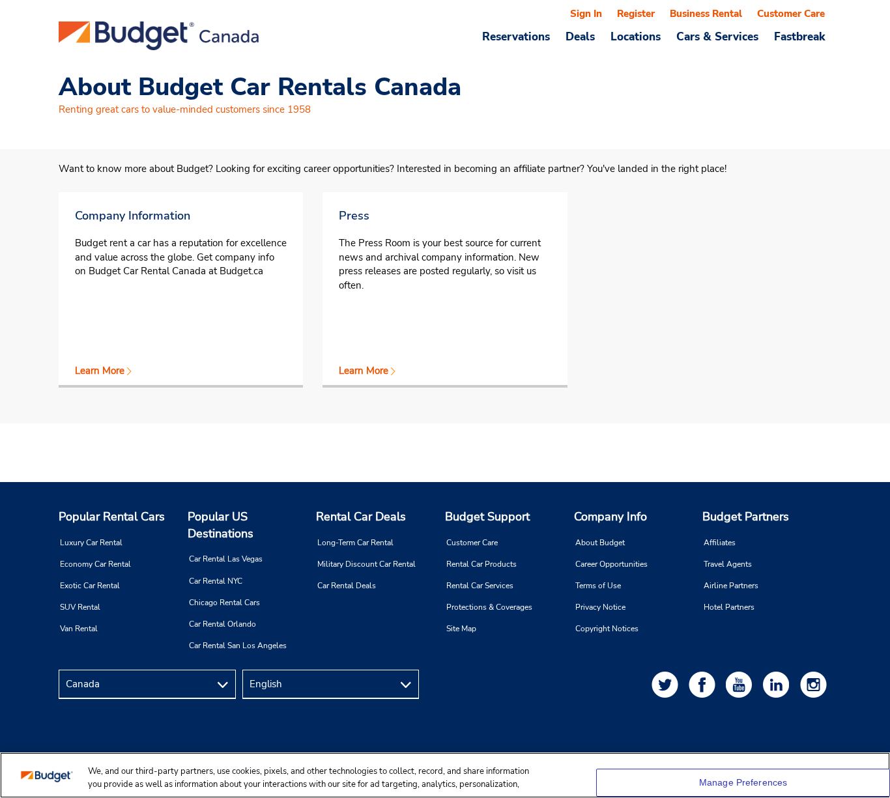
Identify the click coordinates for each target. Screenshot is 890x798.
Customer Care (791, 13)
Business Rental (706, 13)
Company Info (610, 516)
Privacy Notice (600, 607)
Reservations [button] (516, 36)
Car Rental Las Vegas (226, 559)
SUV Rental (80, 607)
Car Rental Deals (346, 585)
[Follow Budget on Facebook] (704, 684)
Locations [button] (635, 36)
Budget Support (487, 516)
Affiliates (720, 542)
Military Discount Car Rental (366, 564)
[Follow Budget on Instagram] (815, 684)
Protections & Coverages (489, 607)
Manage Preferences (743, 782)
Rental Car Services (479, 585)
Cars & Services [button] (717, 36)
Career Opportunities (611, 564)
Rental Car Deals (361, 516)
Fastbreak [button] (799, 36)
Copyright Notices (607, 628)
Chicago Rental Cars (224, 602)
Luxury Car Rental (91, 542)
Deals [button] (580, 36)
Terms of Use (598, 585)
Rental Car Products (481, 564)
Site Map (461, 628)
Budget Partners (745, 516)
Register (636, 13)
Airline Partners (731, 585)
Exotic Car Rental (90, 585)
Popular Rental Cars (112, 516)
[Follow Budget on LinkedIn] (778, 684)
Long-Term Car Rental (355, 542)
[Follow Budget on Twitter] (667, 684)
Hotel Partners (729, 607)
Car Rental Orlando (222, 624)
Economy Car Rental (95, 564)
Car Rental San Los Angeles (238, 645)
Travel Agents (728, 564)
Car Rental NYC (215, 581)
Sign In (586, 13)
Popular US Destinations (220, 525)
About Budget (600, 542)
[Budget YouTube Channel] (741, 684)
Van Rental (79, 628)
